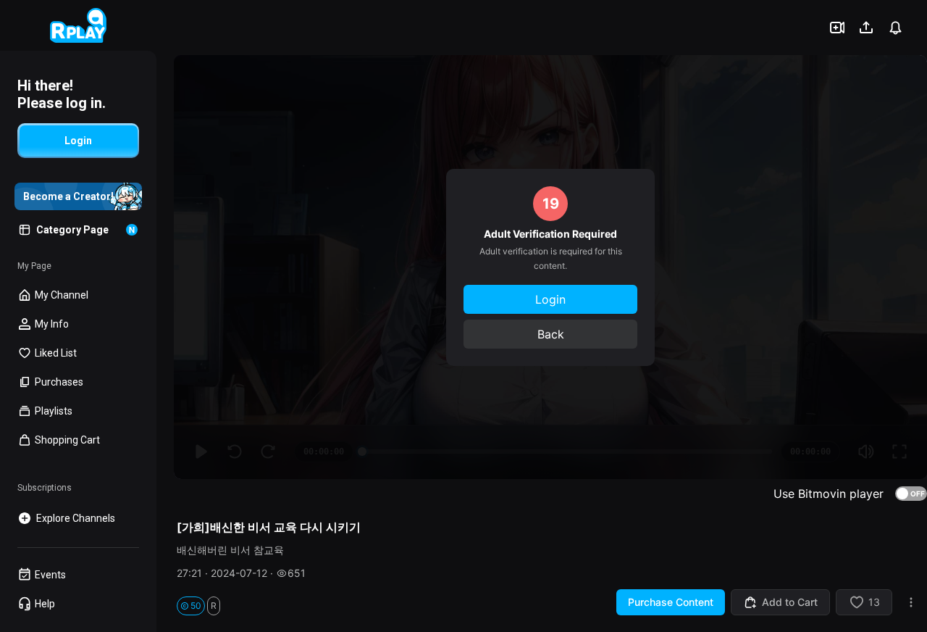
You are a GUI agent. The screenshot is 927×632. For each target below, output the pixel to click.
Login (550, 299)
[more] (911, 602)
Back (550, 334)
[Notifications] (895, 27)
